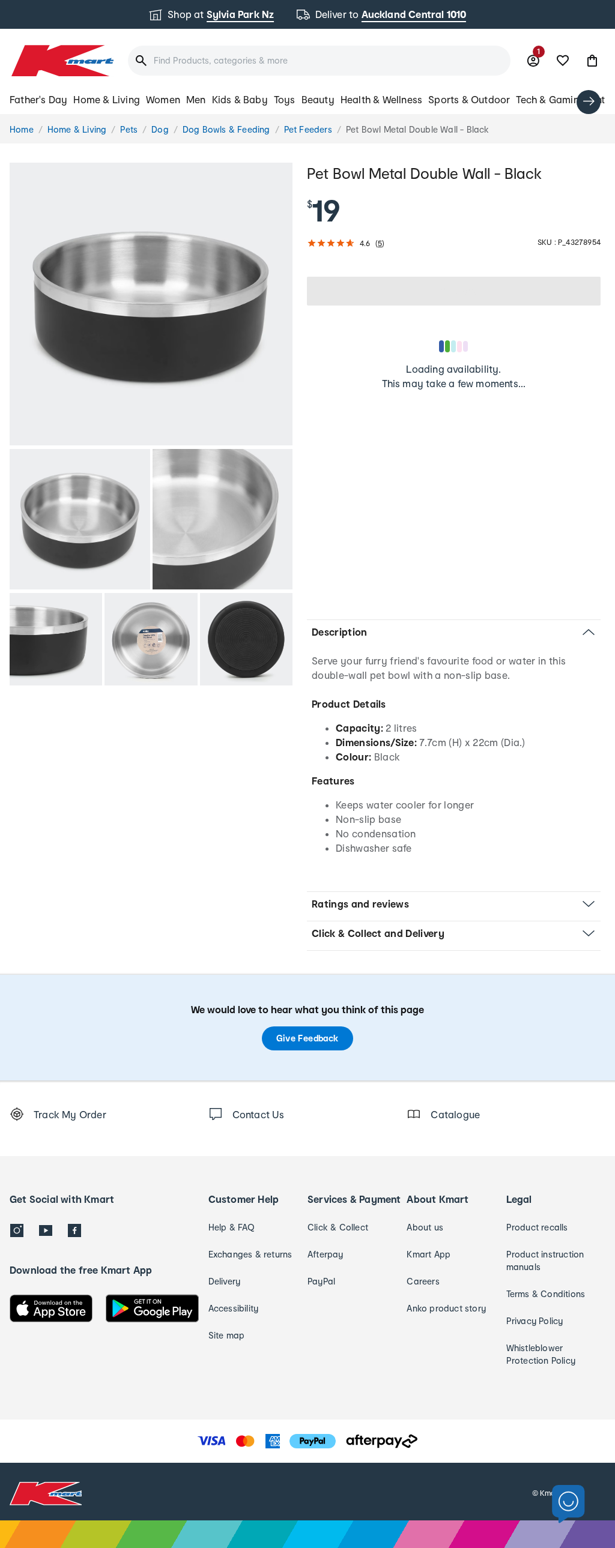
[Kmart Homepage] (62, 60)
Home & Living (106, 99)
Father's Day (38, 99)
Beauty (318, 99)
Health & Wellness (381, 99)
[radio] (151, 304)
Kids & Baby (240, 99)
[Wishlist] (563, 60)
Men (196, 99)
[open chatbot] (568, 1504)
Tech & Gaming (550, 99)
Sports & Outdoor (469, 99)
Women (163, 99)
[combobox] (319, 61)
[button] (592, 60)
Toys (284, 99)
